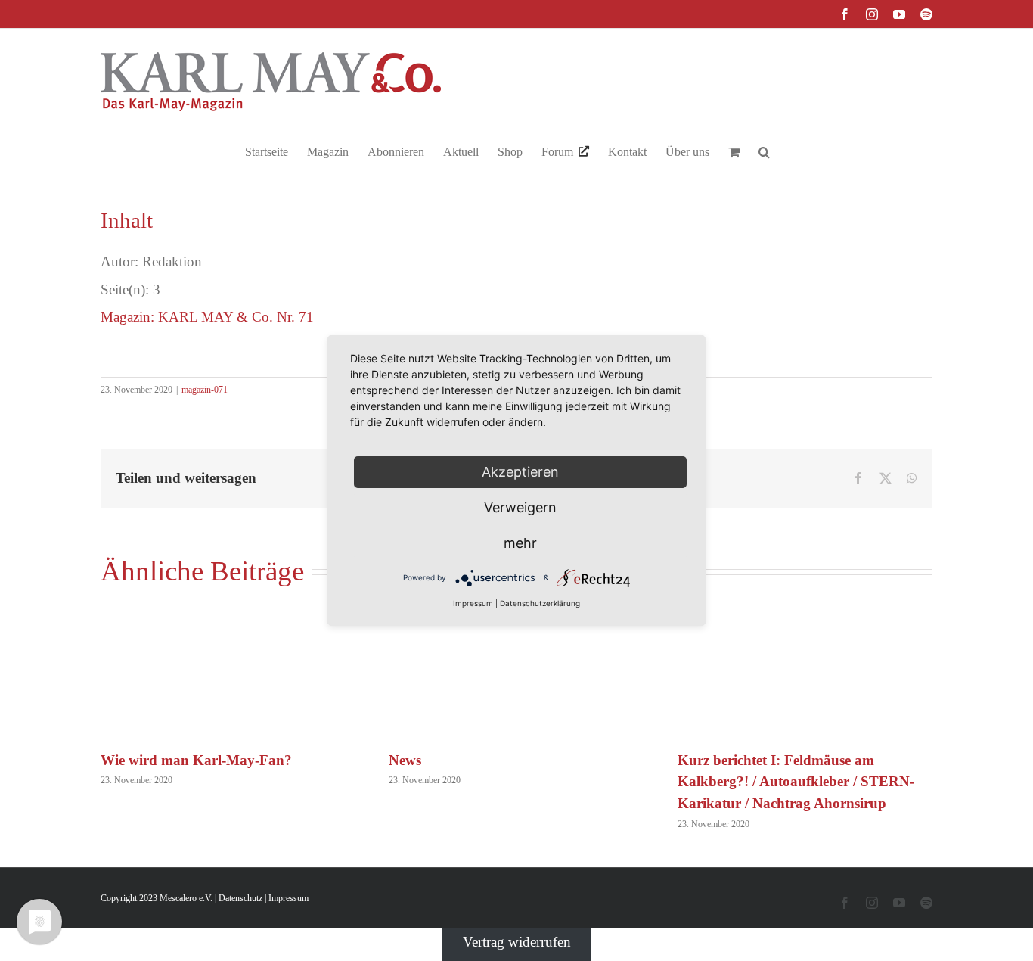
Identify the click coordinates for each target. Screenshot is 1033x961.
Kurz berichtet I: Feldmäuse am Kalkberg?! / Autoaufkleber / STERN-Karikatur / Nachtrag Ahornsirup (796, 782)
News (405, 760)
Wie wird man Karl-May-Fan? (196, 760)
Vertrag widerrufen (517, 942)
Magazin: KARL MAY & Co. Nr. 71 (207, 317)
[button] (764, 150)
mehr (520, 543)
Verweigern (520, 507)
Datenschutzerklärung (540, 603)
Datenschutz (240, 898)
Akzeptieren (520, 472)
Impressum (288, 898)
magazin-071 (204, 389)
